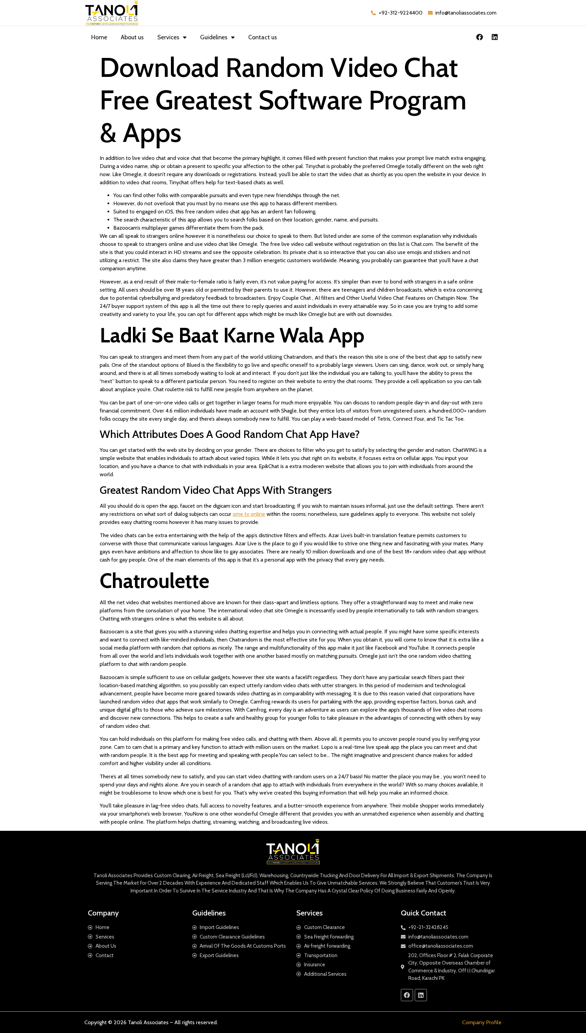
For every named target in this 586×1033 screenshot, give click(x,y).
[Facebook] (479, 37)
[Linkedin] (495, 37)
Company (103, 913)
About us (132, 37)
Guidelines (214, 37)
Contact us (262, 37)
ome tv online (249, 514)
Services (168, 37)
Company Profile (482, 1022)
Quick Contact (423, 913)
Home (99, 37)
